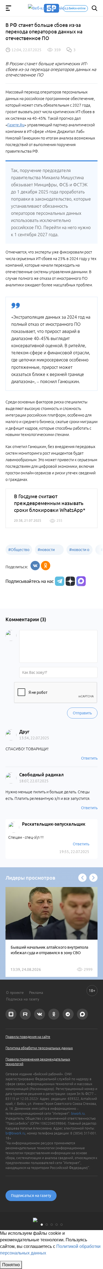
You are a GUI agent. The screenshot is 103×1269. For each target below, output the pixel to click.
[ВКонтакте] (35, 565)
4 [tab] (56, 1225)
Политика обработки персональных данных (39, 1048)
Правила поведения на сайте (27, 1037)
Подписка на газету (22, 999)
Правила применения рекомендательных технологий (37, 1061)
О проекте (15, 992)
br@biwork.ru (15, 1133)
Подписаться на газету (31, 1195)
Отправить (82, 713)
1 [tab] (42, 1225)
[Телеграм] (59, 581)
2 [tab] (47, 1225)
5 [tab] (61, 1225)
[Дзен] (69, 581)
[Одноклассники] (45, 565)
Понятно (11, 1264)
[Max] (81, 581)
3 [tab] (52, 1225)
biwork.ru (78, 1113)
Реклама (36, 992)
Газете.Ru (15, 125)
